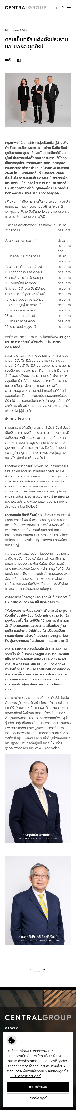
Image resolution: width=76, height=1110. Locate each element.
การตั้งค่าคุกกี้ (38, 1098)
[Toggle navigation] (69, 7)
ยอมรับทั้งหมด (38, 1087)
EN (56, 8)
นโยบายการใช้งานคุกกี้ (25, 1076)
